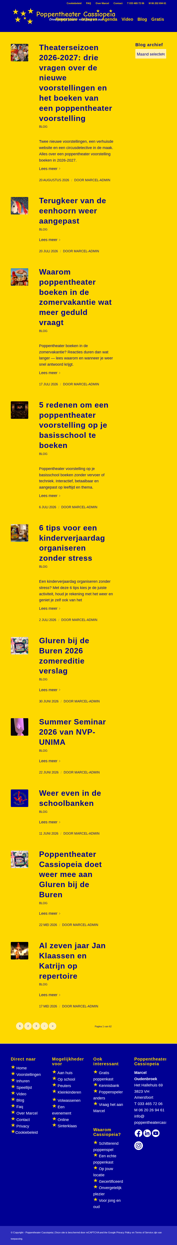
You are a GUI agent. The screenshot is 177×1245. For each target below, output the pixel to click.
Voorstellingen (28, 1074)
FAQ (88, 3)
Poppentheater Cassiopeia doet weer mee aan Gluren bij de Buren (70, 874)
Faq (19, 1107)
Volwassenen (69, 1100)
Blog (20, 1100)
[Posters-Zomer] (19, 645)
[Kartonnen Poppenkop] (19, 727)
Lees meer (48, 169)
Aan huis (65, 1073)
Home (21, 1068)
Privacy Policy (123, 1232)
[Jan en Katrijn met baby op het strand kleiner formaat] (19, 277)
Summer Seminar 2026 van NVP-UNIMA (72, 731)
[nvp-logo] (19, 798)
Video (21, 1094)
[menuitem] (74, 3)
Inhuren (23, 1081)
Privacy (22, 1126)
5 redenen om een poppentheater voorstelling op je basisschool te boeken (74, 425)
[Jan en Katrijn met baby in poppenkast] (19, 410)
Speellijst (24, 1087)
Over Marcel (102, 3)
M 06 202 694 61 (157, 3)
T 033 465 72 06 (135, 3)
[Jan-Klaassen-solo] (19, 950)
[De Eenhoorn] (19, 205)
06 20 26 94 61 (151, 1110)
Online (63, 1120)
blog (43, 126)
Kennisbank (109, 1085)
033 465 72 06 (150, 1104)
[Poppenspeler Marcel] (19, 52)
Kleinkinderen (69, 1092)
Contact (118, 3)
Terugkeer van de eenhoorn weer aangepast (72, 210)
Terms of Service (144, 1232)
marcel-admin (97, 180)
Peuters (64, 1086)
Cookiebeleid (74, 3)
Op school (66, 1079)
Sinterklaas (67, 1126)
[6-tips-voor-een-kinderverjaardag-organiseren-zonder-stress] (19, 533)
